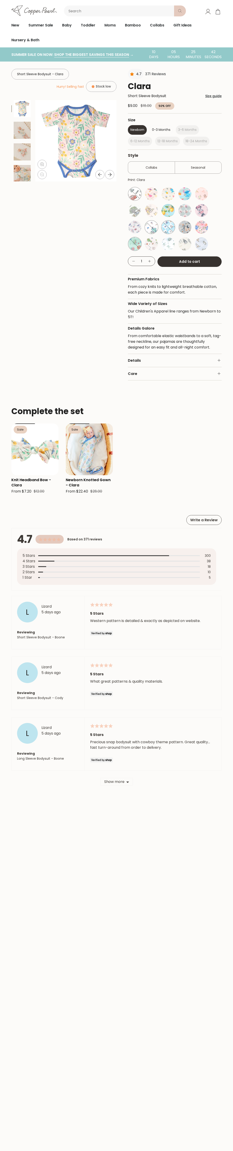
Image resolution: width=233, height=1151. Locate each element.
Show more (114, 781)
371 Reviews (155, 74)
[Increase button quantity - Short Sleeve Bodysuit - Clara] (149, 261)
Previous (99, 174)
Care (132, 373)
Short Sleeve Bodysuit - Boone (41, 637)
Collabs (157, 25)
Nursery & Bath (25, 40)
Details (134, 360)
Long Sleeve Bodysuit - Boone (40, 758)
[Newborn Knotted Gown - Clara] (89, 449)
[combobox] (120, 10)
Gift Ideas (182, 25)
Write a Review (204, 520)
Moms (110, 25)
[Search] (180, 10)
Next (109, 174)
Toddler (88, 25)
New (15, 25)
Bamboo (133, 25)
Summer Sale (40, 25)
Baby (67, 25)
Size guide (213, 96)
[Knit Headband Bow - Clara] (34, 449)
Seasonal (198, 167)
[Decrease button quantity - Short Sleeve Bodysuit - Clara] (133, 261)
